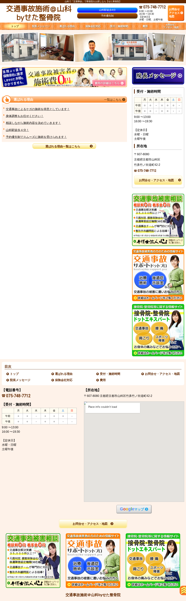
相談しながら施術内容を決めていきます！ (33, 122)
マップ (132, 509)
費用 (103, 380)
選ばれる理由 (63, 373)
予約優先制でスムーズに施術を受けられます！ (36, 136)
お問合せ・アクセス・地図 (156, 180)
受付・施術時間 (110, 373)
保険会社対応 (63, 380)
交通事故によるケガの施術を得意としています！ (38, 109)
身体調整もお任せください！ (25, 116)
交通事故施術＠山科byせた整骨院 (93, 595)
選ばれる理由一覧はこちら (62, 146)
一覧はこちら (113, 99)
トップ (15, 26)
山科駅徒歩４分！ (17, 130)
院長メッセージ (20, 380)
